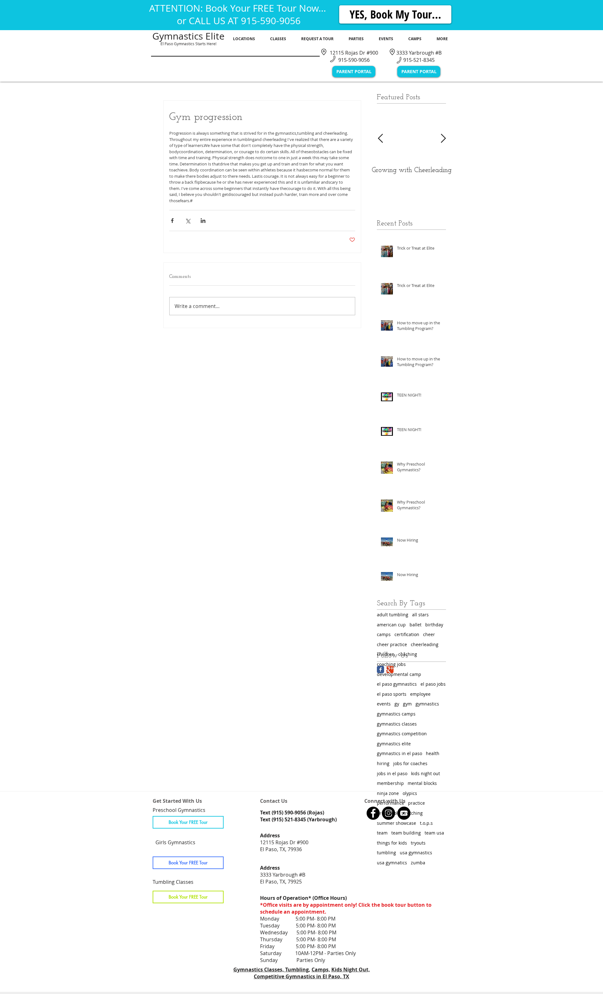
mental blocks (422, 783)
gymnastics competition (402, 734)
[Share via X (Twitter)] (188, 221)
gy (396, 704)
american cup (391, 625)
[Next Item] (443, 138)
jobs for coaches (410, 763)
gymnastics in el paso (399, 753)
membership (390, 783)
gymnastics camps (396, 714)
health (432, 753)
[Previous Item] (380, 138)
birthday (434, 625)
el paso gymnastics (397, 684)
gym (407, 704)
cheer (429, 634)
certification (406, 634)
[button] (244, 39)
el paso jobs (433, 684)
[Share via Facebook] (172, 221)
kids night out (425, 773)
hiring (383, 763)
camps (384, 634)
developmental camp (399, 674)
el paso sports (391, 694)
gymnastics (427, 704)
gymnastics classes (397, 724)
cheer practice (392, 644)
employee (420, 694)
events (384, 704)
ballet (415, 625)
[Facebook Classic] (380, 669)
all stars (420, 615)
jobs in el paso (392, 773)
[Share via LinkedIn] (203, 221)
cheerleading (424, 644)
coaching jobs (391, 664)
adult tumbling (392, 615)
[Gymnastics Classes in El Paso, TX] (373, 813)
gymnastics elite (394, 744)
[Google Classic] (390, 669)
